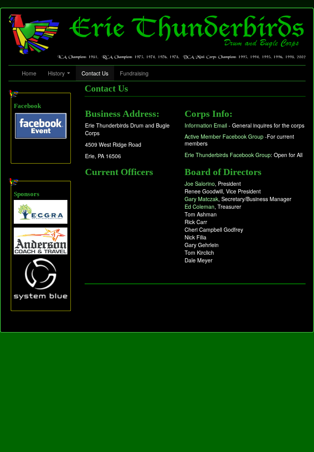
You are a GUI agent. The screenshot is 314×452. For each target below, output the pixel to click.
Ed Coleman (199, 206)
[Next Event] (40, 125)
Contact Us (95, 73)
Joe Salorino (200, 183)
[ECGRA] (40, 211)
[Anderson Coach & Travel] (40, 240)
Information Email (206, 125)
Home (29, 73)
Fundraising (134, 73)
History (57, 73)
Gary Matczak (201, 199)
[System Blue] (40, 278)
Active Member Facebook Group (224, 136)
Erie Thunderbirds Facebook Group (228, 155)
